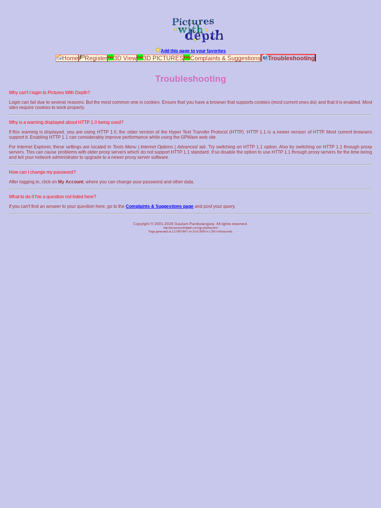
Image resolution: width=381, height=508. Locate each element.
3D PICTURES (163, 58)
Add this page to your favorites (193, 51)
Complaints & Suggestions (225, 58)
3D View (125, 58)
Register (96, 58)
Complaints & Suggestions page (159, 206)
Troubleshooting (291, 58)
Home (70, 58)
